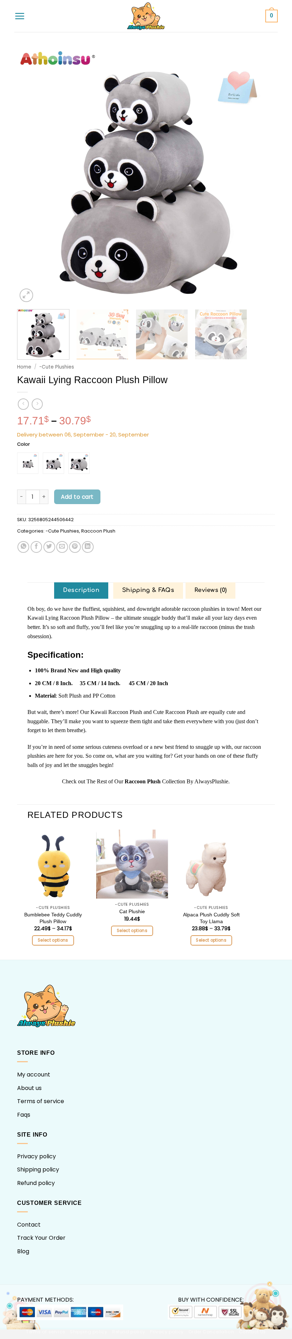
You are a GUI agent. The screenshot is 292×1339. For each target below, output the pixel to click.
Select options (53, 940)
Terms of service (40, 1101)
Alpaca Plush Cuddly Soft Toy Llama (211, 918)
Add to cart (77, 497)
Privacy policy (36, 1156)
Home (24, 367)
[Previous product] (37, 403)
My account (33, 1074)
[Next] (261, 175)
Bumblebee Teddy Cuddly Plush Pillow (53, 918)
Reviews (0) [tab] (210, 590)
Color (23, 444)
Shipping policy (38, 1169)
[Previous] (31, 175)
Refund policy (36, 1183)
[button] (19, 16)
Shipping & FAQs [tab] (148, 590)
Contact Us (252, 1332)
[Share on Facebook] (36, 547)
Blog (23, 1251)
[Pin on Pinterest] (75, 547)
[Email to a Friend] (62, 547)
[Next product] (23, 403)
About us (29, 1088)
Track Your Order (41, 1238)
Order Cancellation (211, 1332)
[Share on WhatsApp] (23, 547)
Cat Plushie (132, 911)
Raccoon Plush (98, 531)
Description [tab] (81, 590)
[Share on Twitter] (49, 547)
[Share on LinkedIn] (88, 547)
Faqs (23, 1115)
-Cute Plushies (56, 367)
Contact (29, 1225)
